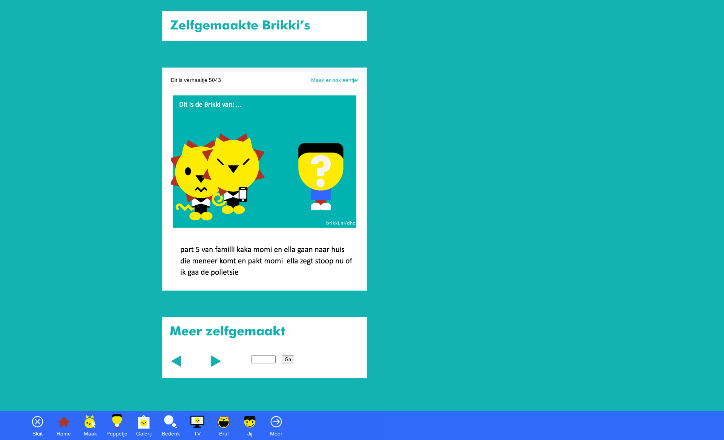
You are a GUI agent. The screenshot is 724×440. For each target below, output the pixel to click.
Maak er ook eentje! (335, 80)
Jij (249, 434)
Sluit (37, 434)
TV (197, 434)
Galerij (144, 434)
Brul (224, 434)
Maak (90, 434)
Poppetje (116, 434)
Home (64, 434)
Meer (276, 434)
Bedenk (171, 434)
